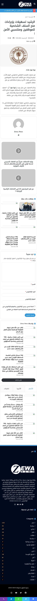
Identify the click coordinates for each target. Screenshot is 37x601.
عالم (33, 532)
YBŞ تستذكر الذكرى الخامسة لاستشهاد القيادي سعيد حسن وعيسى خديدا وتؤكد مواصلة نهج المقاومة (11, 241)
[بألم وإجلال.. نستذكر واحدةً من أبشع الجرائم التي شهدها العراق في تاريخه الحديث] (29, 407)
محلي (32, 529)
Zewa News (18, 131)
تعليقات (6, 388)
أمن (33, 557)
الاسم (33, 284)
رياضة (32, 567)
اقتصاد (32, 570)
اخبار (26, 17)
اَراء (33, 548)
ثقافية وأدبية (30, 545)
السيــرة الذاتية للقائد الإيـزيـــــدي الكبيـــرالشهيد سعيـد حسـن (28, 239)
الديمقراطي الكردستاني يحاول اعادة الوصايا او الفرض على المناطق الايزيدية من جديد (13, 416)
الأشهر (31, 388)
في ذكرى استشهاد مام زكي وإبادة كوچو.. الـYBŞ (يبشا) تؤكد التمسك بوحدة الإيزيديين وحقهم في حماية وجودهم (12, 370)
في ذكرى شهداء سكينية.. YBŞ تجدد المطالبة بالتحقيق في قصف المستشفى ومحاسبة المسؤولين (10, 217)
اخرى (32, 551)
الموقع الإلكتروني (30, 299)
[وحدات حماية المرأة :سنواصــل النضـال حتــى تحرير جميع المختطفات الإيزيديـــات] (29, 397)
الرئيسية (31, 17)
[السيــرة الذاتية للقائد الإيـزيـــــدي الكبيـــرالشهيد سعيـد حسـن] (27, 230)
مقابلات (32, 580)
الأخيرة (19, 388)
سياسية (32, 539)
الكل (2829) (18, 380)
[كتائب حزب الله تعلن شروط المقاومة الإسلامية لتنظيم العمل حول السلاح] (27, 206)
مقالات (32, 535)
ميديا (32, 576)
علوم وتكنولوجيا (29, 564)
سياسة (32, 526)
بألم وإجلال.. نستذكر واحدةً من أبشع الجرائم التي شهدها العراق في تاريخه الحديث (13, 406)
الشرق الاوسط (30, 554)
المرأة (32, 561)
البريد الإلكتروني (30, 291)
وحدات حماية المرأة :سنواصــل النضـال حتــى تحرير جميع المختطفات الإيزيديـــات (14, 397)
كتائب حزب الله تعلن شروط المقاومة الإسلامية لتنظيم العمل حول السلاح (27, 215)
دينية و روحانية (29, 542)
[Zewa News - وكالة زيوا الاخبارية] (25, 4)
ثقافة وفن (31, 573)
